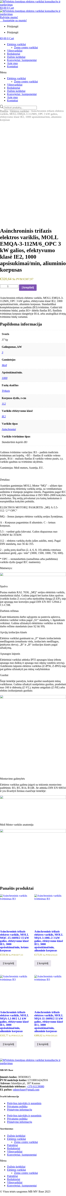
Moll (4, 365)
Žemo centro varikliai (26, 47)
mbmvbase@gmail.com (26, 1089)
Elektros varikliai (16, 44)
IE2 (4, 416)
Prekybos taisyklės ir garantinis (24, 1103)
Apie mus (12, 63)
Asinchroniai (9, 429)
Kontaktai (12, 66)
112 (4, 403)
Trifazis (6, 390)
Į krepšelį (28, 287)
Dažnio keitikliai (16, 56)
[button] (33, 72)
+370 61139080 (35, 1086)
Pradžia (4, 110)
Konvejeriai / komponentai (22, 60)
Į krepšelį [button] (8, 963)
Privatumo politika (17, 1106)
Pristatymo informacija (19, 1109)
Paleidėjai (12, 1145)
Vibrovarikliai (14, 50)
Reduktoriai (13, 53)
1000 (4, 378)
